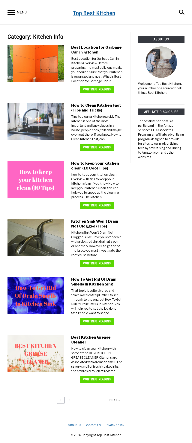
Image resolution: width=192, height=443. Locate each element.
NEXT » (114, 400)
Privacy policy (114, 425)
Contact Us (93, 425)
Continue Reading (97, 89)
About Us (74, 425)
